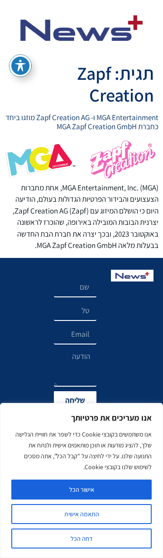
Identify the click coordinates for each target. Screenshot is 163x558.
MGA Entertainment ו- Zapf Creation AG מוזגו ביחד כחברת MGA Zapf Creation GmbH (81, 121)
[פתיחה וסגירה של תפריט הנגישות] (20, 66)
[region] (81, 480)
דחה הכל (82, 538)
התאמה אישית (81, 514)
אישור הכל (81, 489)
